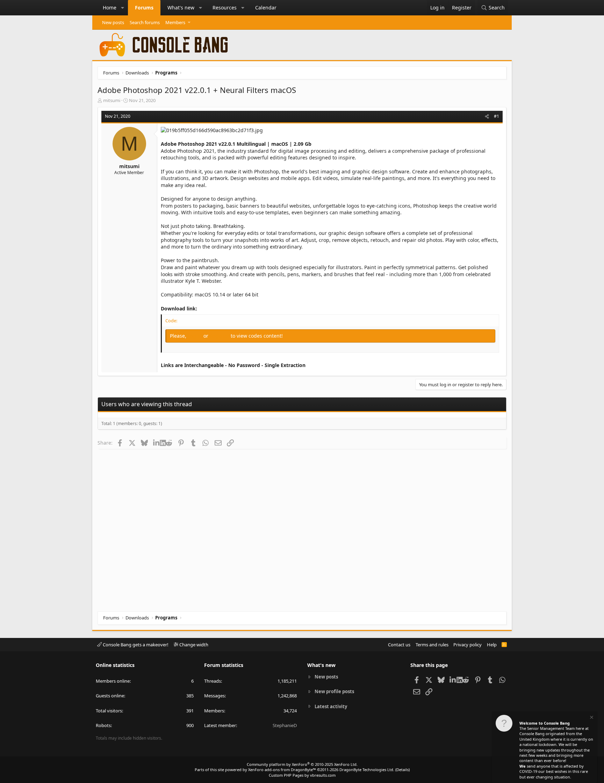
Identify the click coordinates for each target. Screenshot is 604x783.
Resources (225, 7)
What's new (180, 7)
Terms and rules (432, 644)
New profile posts (334, 691)
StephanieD (285, 725)
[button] (122, 7)
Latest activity (331, 706)
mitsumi (111, 100)
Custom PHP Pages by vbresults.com (302, 775)
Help (492, 644)
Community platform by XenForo (302, 764)
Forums (144, 7)
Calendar (265, 7)
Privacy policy (467, 644)
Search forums (145, 22)
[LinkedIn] (156, 442)
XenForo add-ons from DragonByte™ (282, 769)
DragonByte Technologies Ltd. (366, 769)
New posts (113, 22)
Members (175, 22)
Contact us (399, 644)
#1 (496, 116)
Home (109, 7)
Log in (195, 335)
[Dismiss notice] (591, 718)
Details (402, 769)
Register (220, 335)
